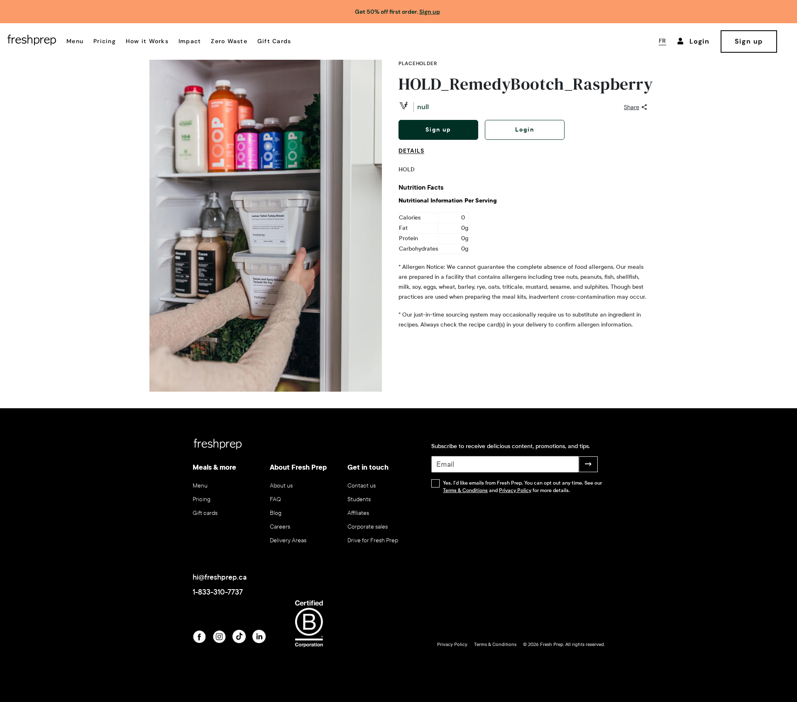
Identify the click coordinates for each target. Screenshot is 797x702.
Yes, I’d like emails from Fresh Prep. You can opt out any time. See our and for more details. (522, 487)
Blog (275, 513)
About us (281, 486)
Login (524, 130)
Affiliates (358, 513)
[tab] (414, 155)
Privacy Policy (515, 490)
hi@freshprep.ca (220, 577)
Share (631, 107)
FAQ (275, 499)
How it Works (147, 41)
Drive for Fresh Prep (372, 540)
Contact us (361, 486)
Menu (74, 41)
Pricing (104, 41)
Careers (280, 527)
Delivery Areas (288, 540)
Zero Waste (229, 41)
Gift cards (205, 513)
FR (662, 40)
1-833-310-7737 (218, 592)
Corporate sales (367, 527)
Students (359, 499)
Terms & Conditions (465, 490)
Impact (189, 41)
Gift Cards (274, 41)
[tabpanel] (523, 247)
